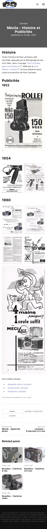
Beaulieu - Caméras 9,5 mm (34, 470)
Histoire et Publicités (33, 411)
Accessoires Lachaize (18, 388)
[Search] (37, 4)
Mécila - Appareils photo (11, 430)
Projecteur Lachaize (17, 391)
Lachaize (23, 23)
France (12, 411)
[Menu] (42, 4)
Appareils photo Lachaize (19, 384)
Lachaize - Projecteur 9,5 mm (35, 430)
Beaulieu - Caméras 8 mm (12, 470)
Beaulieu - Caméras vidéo (12, 497)
